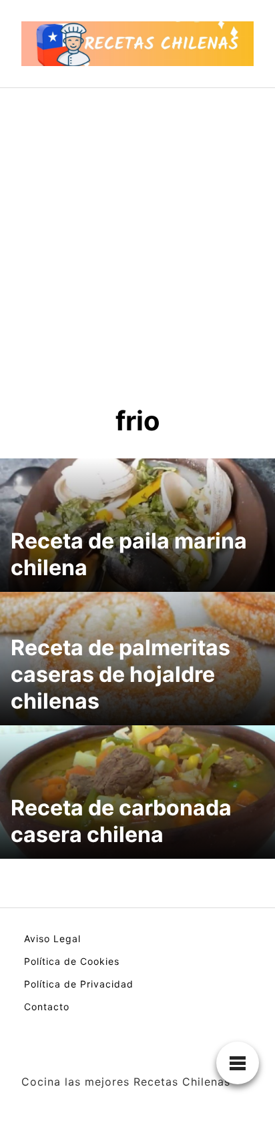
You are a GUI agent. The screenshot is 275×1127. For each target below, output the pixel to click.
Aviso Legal (52, 938)
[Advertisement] (137, 232)
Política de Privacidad (78, 984)
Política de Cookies (71, 961)
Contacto (46, 1006)
